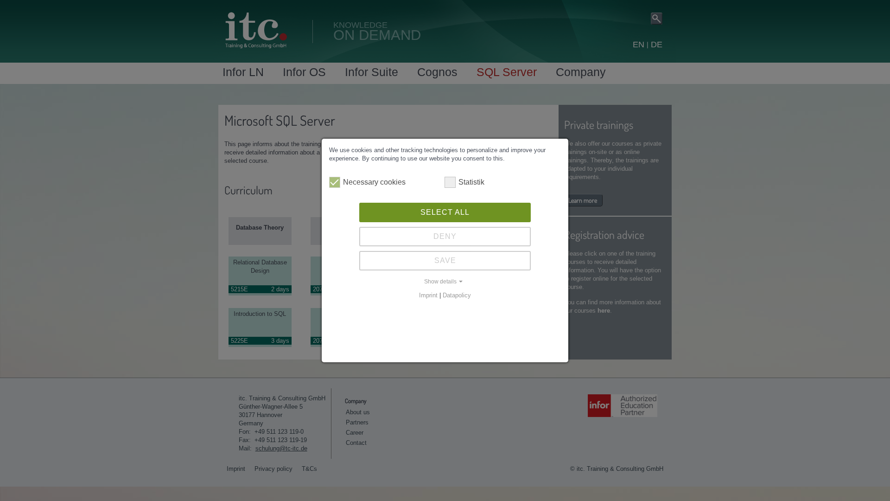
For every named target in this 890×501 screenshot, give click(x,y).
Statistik (471, 182)
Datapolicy (457, 295)
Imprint (428, 295)
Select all (445, 212)
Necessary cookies (374, 182)
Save (445, 260)
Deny (445, 236)
